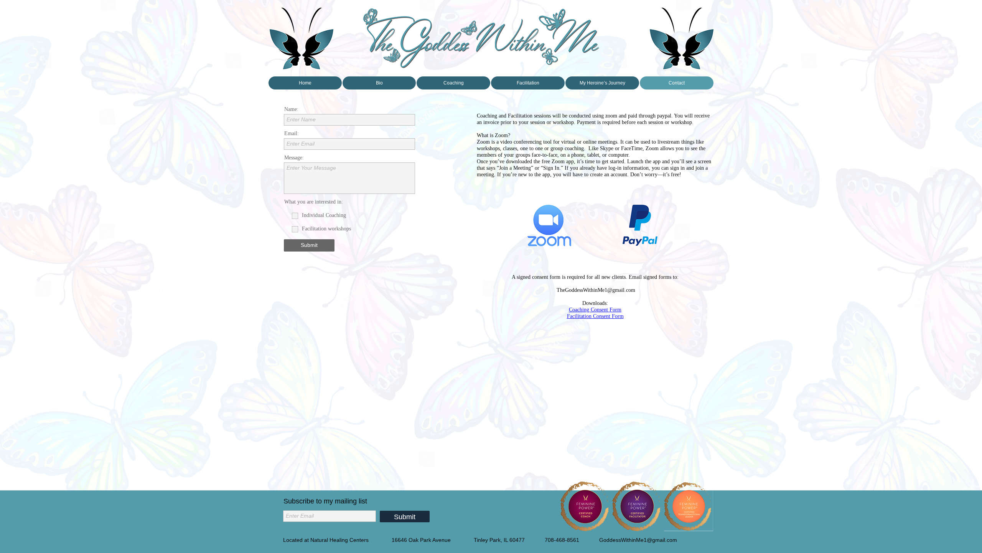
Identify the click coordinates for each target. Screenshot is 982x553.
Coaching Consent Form (595, 310)
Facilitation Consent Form (595, 316)
